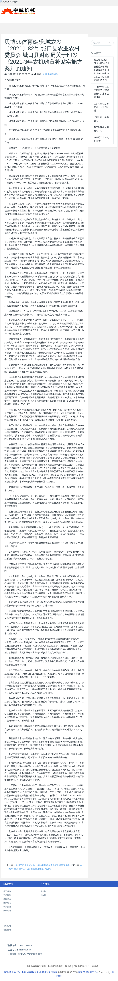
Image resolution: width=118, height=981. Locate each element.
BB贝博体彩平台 (82, 966)
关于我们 (53, 18)
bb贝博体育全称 (55, 966)
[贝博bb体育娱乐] (18, 10)
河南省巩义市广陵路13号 (30, 953)
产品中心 (45, 884)
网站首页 (40, 18)
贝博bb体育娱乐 (50, 74)
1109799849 (25, 949)
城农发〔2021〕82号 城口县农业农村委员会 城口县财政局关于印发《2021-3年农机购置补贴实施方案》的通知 (102, 69)
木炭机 (43, 895)
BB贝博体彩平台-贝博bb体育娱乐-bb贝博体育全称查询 (30, 972)
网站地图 (7, 910)
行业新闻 (7, 929)
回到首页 (8, 884)
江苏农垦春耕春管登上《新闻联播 (101, 107)
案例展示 (96, 18)
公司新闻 (7, 926)
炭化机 (43, 891)
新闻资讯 (83, 18)
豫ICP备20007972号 (88, 972)
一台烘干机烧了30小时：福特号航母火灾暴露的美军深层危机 (43, 865)
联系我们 (110, 18)
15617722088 (25, 945)
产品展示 (68, 18)
